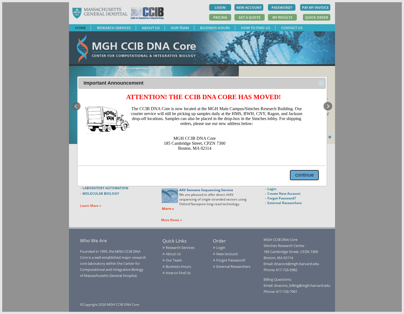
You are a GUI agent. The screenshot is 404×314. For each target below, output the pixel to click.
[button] (321, 83)
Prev (76, 106)
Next (327, 106)
